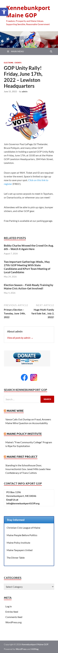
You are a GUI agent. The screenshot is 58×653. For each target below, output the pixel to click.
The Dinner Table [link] (16, 557)
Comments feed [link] (13, 616)
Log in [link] (8, 606)
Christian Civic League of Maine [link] (23, 527)
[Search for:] (29, 399)
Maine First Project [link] (22, 456)
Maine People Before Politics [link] (22, 535)
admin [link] (24, 91)
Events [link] (18, 63)
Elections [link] (8, 63)
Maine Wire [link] (15, 410)
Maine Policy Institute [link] (24, 433)
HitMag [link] (34, 649)
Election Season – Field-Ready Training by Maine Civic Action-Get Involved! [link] (28, 286)
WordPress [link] (21, 649)
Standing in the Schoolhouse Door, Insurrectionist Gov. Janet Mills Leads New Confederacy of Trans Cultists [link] (28, 469)
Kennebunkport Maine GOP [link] (28, 11)
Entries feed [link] (11, 611)
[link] (4, 12)
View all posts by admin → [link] (20, 337)
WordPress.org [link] (13, 622)
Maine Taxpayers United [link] (19, 550)
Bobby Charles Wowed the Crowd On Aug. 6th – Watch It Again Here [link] (29, 247)
